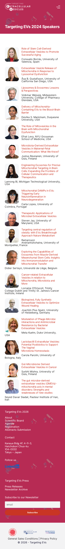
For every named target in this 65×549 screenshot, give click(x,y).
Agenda (9, 423)
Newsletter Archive (16, 489)
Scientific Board (14, 420)
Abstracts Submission (18, 429)
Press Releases (14, 486)
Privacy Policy (48, 538)
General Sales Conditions (23, 538)
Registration (12, 426)
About (8, 417)
